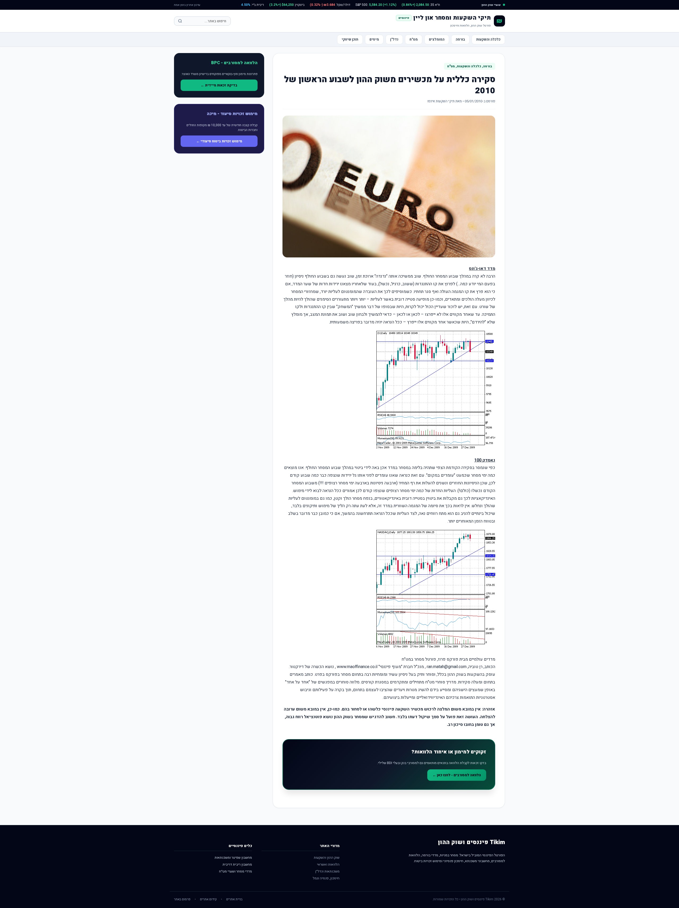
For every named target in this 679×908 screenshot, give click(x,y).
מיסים (374, 39)
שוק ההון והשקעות (327, 857)
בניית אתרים (234, 899)
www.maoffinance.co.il (357, 667)
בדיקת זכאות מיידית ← (219, 85)
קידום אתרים (208, 899)
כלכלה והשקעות (488, 39)
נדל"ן (394, 39)
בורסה (460, 39)
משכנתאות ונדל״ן (327, 871)
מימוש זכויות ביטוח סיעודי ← (219, 141)
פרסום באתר (182, 899)
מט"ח (414, 39)
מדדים (489, 659)
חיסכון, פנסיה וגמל (326, 878)
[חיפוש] (180, 21)
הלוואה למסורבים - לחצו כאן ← (457, 775)
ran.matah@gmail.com (447, 667)
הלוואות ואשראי (328, 864)
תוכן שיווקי (350, 39)
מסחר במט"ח (413, 659)
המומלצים (437, 39)
